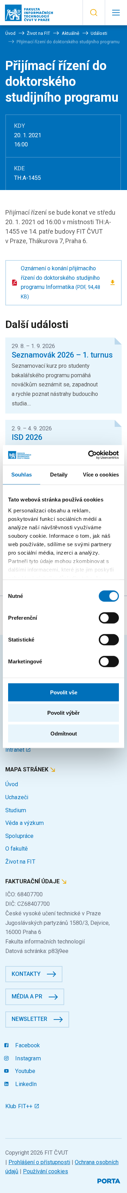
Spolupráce (19, 836)
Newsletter (29, 1019)
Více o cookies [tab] (101, 474)
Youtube (24, 1071)
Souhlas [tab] (21, 474)
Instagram (27, 1058)
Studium (15, 810)
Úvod (11, 784)
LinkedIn (25, 1084)
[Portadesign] (109, 1180)
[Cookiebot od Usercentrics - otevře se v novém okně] (89, 455)
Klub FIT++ (19, 1106)
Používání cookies (45, 1171)
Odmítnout (63, 733)
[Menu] (116, 12)
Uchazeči (16, 797)
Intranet (15, 749)
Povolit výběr (63, 713)
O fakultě (16, 848)
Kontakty (26, 974)
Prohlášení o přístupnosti (39, 1162)
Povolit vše (63, 692)
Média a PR (27, 996)
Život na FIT (20, 861)
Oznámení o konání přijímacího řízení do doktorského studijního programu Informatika (60, 282)
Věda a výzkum (24, 823)
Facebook (27, 1045)
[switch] (109, 617)
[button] (94, 12)
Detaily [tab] (58, 474)
